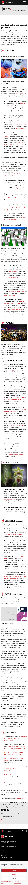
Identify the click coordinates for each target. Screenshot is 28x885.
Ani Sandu (14, 802)
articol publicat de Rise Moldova (13, 534)
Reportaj (3, 860)
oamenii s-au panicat (10, 376)
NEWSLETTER (4, 22)
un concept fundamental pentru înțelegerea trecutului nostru (15, 738)
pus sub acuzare (17, 388)
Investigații (4, 855)
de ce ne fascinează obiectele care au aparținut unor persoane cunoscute (15, 576)
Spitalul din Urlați (19, 144)
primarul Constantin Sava (11, 198)
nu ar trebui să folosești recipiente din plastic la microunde (15, 768)
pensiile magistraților (9, 295)
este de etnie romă (18, 184)
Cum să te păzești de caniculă (12, 783)
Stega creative (11, 842)
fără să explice (13, 271)
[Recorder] (8, 2)
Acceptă (14, 870)
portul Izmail (15, 370)
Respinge (14, 874)
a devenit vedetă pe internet (15, 454)
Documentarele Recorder (8, 853)
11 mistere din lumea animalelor (12, 775)
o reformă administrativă (15, 309)
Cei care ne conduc (6, 857)
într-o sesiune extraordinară (16, 291)
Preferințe (14, 878)
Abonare (3, 820)
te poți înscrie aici (20, 798)
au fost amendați (20, 128)
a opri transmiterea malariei (16, 513)
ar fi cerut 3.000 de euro (16, 425)
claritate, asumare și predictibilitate (15, 277)
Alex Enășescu (22, 802)
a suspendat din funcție (20, 125)
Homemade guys (13, 841)
